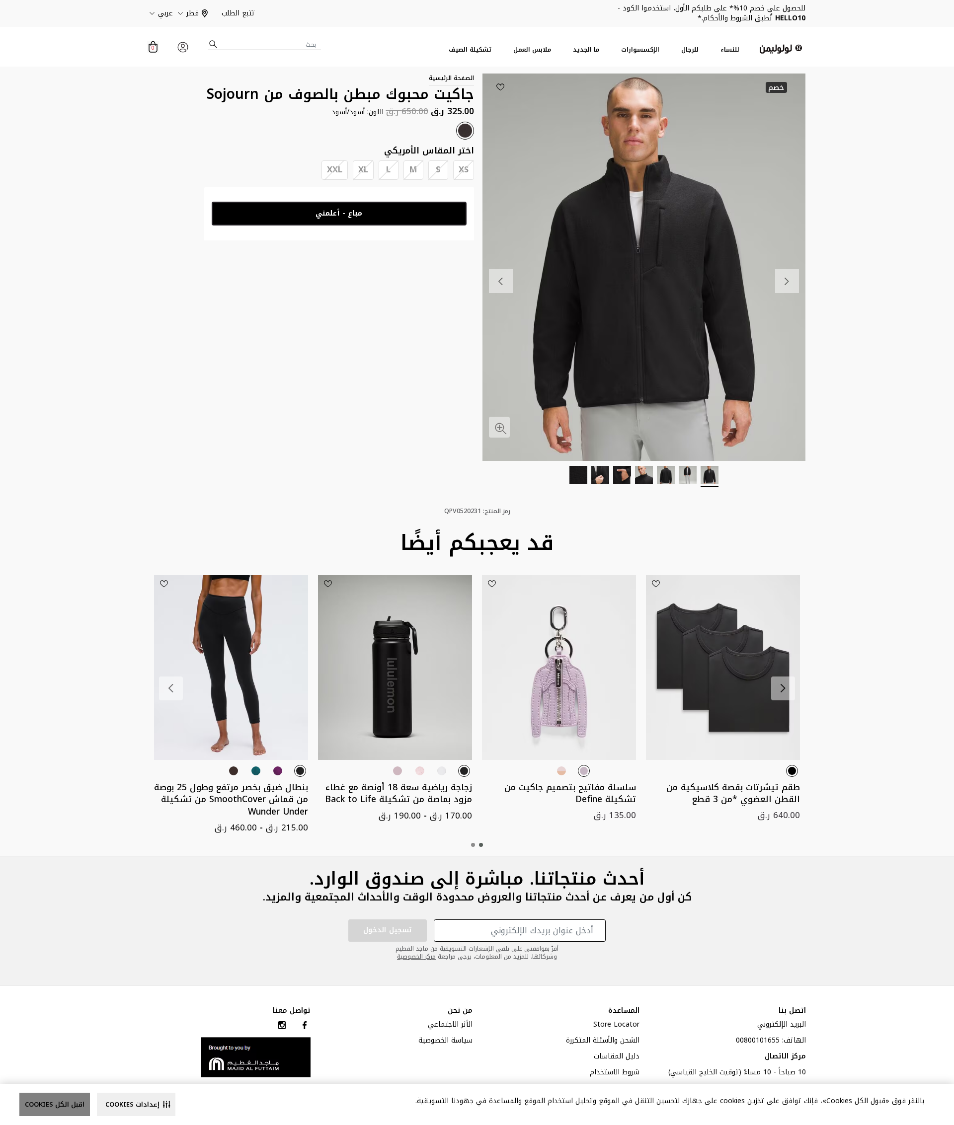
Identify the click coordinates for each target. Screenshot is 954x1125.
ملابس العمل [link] (532, 50)
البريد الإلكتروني (781, 1025)
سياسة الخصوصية (445, 1041)
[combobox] (264, 44)
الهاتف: (771, 1041)
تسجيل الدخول (387, 930)
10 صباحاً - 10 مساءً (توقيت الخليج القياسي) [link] (737, 1073)
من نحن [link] (460, 1010)
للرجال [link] (690, 50)
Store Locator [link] (616, 1025)
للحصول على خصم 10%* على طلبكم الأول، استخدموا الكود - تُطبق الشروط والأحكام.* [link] (711, 13)
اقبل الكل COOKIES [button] (54, 1104)
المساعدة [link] (623, 1010)
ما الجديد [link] (586, 50)
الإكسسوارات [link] (640, 50)
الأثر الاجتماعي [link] (450, 1025)
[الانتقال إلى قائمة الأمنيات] (500, 87)
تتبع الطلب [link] (238, 13)
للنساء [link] (729, 50)
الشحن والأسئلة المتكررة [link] (602, 1041)
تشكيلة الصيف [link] (470, 50)
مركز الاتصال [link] (785, 1057)
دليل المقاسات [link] (616, 1057)
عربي (165, 13)
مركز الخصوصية (416, 957)
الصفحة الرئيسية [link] (451, 78)
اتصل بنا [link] (792, 1010)
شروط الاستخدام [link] (614, 1073)
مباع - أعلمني (339, 213)
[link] (256, 1057)
